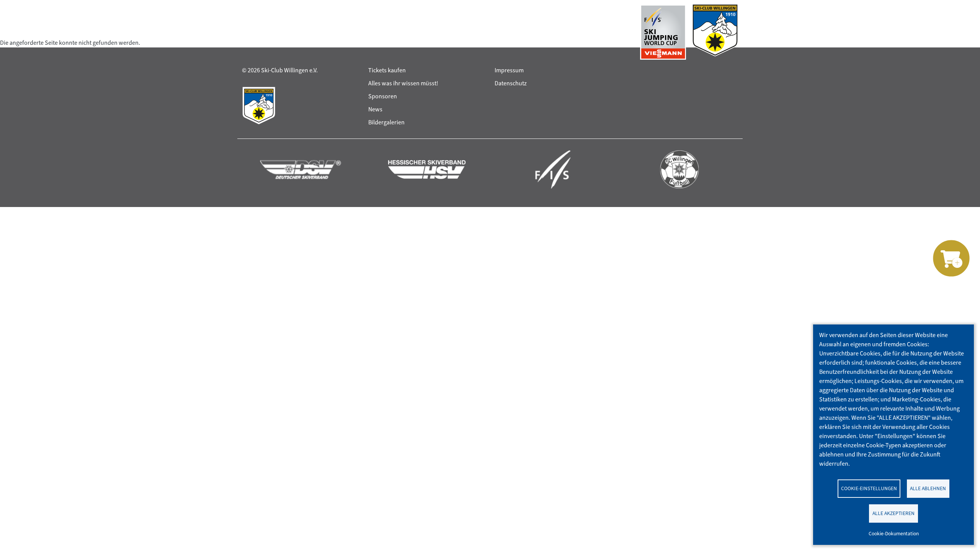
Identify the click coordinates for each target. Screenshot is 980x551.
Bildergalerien (386, 122)
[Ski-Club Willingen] (715, 32)
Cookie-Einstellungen (869, 488)
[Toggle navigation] (249, 32)
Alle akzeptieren (893, 513)
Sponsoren (382, 96)
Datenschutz (511, 83)
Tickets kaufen (387, 70)
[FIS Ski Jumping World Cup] (663, 32)
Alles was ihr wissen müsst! (403, 83)
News (375, 109)
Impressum (509, 70)
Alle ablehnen (928, 488)
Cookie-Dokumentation (894, 533)
